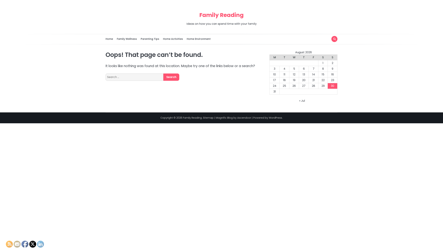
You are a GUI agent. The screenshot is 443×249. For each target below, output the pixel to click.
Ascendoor (244, 117)
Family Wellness (127, 39)
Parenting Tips (150, 39)
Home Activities (173, 39)
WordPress (275, 117)
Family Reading (221, 15)
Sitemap (208, 117)
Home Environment (199, 39)
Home (109, 39)
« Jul (302, 101)
